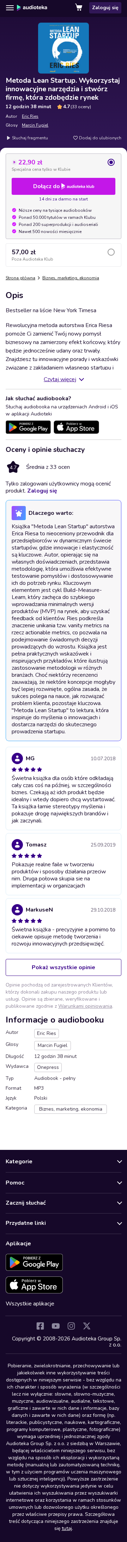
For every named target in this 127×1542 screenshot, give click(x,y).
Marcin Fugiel (35, 125)
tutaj (67, 1528)
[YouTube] (56, 1326)
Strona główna (20, 278)
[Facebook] (40, 1326)
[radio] (63, 165)
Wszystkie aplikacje (30, 1304)
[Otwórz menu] (10, 8)
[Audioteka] (32, 8)
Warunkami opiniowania (85, 1006)
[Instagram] (71, 1326)
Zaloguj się (105, 7)
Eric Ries (30, 116)
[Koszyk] (79, 8)
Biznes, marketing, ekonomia (70, 278)
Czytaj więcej (60, 379)
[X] (87, 1326)
